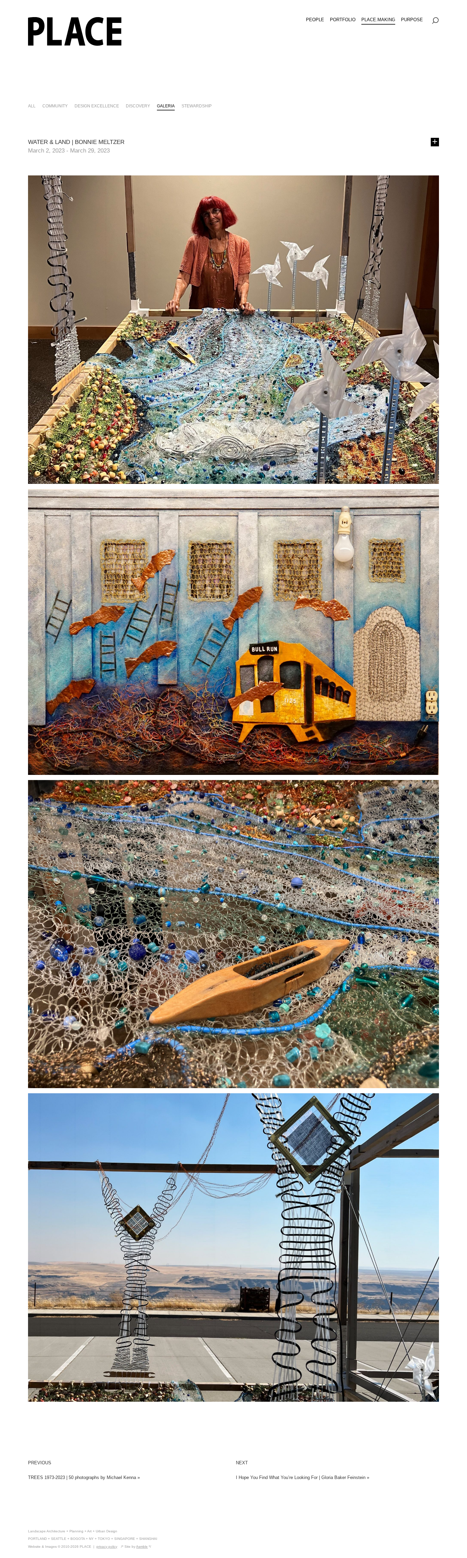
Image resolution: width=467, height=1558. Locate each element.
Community (55, 106)
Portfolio (343, 19)
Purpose (412, 19)
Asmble (142, 1546)
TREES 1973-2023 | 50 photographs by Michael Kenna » (84, 1477)
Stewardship (197, 106)
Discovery (138, 106)
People (315, 19)
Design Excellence (97, 106)
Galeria (166, 106)
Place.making (378, 19)
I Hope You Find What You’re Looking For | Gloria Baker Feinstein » (302, 1477)
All (32, 106)
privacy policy (106, 1546)
